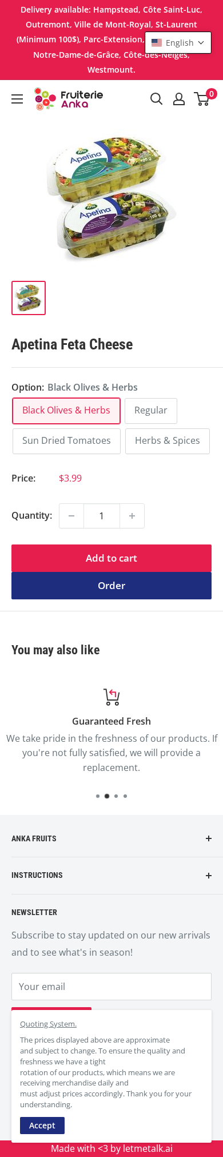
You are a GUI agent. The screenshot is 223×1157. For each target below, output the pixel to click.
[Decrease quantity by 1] (71, 516)
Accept (42, 1125)
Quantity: (31, 515)
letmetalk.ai (148, 1148)
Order (111, 585)
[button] (178, 42)
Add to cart (111, 557)
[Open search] (156, 99)
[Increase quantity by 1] (132, 516)
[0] (202, 99)
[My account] (179, 99)
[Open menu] (17, 99)
